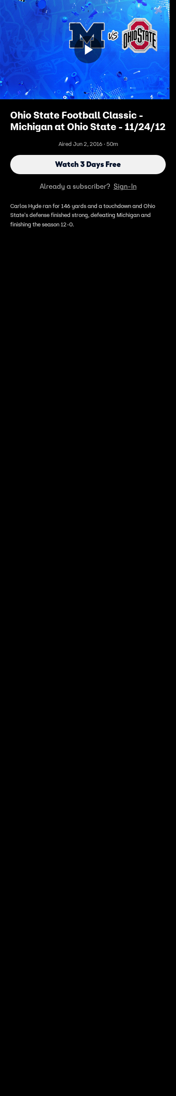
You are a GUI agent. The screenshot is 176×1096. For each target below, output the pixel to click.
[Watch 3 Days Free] (88, 49)
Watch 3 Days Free (88, 164)
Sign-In (125, 186)
